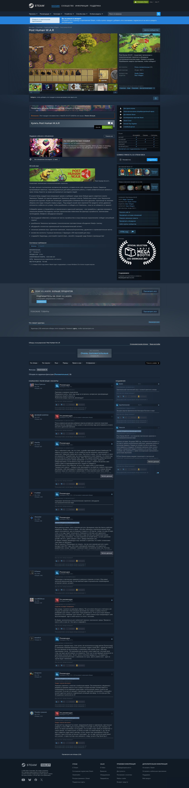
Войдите (33, 97)
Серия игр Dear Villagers (51, 27)
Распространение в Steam (81, 778)
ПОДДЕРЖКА (95, 6)
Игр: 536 (37, 386)
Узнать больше (90, 116)
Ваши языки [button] (41, 369)
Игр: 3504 (37, 573)
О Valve (102, 767)
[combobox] (132, 14)
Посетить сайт (124, 212)
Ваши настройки (155, 344)
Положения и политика (124, 775)
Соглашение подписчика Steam (82, 771)
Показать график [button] (151, 363)
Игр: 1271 (37, 714)
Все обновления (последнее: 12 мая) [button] (46, 159)
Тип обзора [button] (33, 363)
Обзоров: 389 (38, 521)
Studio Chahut (139, 73)
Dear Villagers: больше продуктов (54, 291)
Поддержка (146, 775)
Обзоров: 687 (38, 446)
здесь (75, 328)
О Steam (75, 767)
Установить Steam (149, 767)
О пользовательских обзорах (139, 344)
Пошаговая (135, 88)
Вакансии (103, 771)
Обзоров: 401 (38, 419)
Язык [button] (56, 363)
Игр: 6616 (37, 444)
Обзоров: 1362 (39, 497)
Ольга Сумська (40, 384)
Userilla (37, 442)
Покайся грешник (41, 712)
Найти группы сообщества (127, 224)
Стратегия (123, 88)
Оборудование (105, 775)
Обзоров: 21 (38, 640)
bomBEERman (40, 599)
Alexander (38, 517)
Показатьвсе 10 (155, 187)
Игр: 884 (37, 601)
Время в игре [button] (77, 363)
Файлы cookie (121, 778)
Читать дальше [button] (106, 476)
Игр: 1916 (37, 495)
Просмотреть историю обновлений (130, 215)
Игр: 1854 (37, 519)
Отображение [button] (90, 363)
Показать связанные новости (128, 218)
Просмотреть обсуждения (127, 221)
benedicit (38, 637)
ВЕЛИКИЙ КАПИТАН (41, 415)
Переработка (104, 778)
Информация (81, 6)
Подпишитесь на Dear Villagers (54, 296)
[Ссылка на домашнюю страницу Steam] (37, 7)
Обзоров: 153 (38, 388)
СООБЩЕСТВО (67, 6)
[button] (33, 13)
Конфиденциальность (124, 767)
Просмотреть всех (154, 322)
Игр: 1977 (37, 417)
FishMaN (37, 493)
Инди (128, 88)
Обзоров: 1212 (39, 716)
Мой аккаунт (147, 778)
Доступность (121, 771)
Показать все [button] (109, 136)
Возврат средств (122, 782)
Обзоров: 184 (38, 603)
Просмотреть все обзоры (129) (71, 754)
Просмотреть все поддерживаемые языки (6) (133, 149)
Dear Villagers (139, 75)
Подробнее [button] (152, 160)
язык (156, 2)
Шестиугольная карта (146, 88)
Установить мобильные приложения (154, 771)
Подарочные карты (78, 782)
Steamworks (76, 775)
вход (151, 2)
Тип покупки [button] (46, 363)
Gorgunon (38, 673)
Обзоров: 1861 (39, 575)
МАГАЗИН (56, 6)
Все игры (31, 27)
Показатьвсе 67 (155, 172)
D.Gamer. (38, 571)
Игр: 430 (37, 675)
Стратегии (39, 27)
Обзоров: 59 (38, 677)
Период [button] (65, 363)
